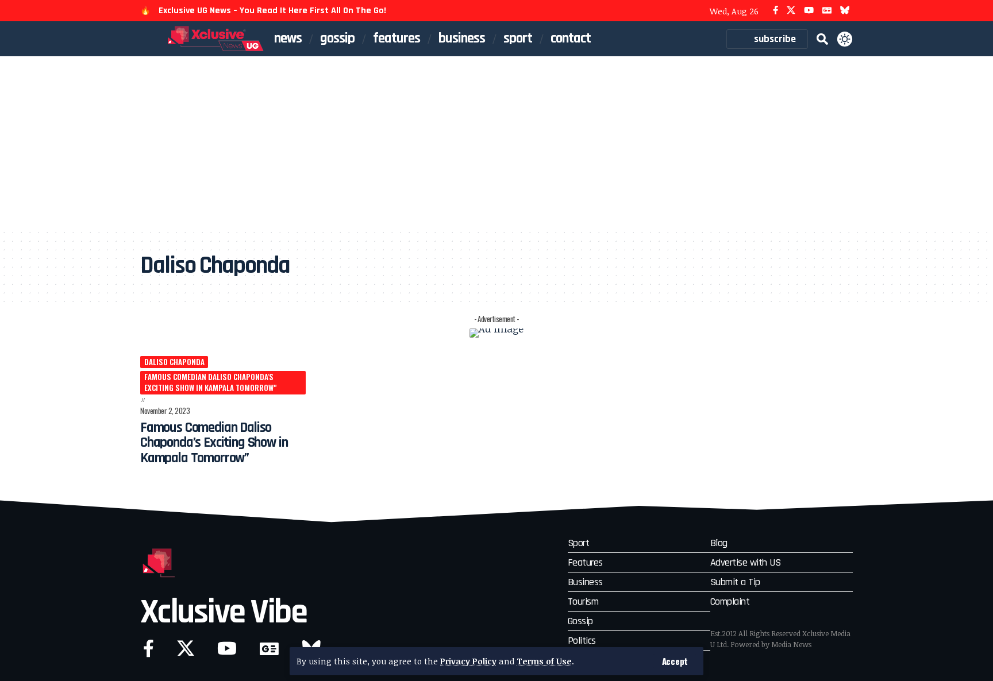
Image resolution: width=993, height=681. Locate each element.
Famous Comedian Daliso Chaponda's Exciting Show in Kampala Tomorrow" (210, 382)
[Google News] (826, 10)
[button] (674, 661)
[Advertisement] (496, 142)
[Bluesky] (845, 10)
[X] (791, 10)
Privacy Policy (468, 661)
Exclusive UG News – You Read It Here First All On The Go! (272, 11)
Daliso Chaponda (174, 361)
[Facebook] (775, 10)
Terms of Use (544, 661)
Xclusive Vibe (223, 612)
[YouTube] (809, 10)
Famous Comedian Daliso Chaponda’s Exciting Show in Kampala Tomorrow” (213, 443)
